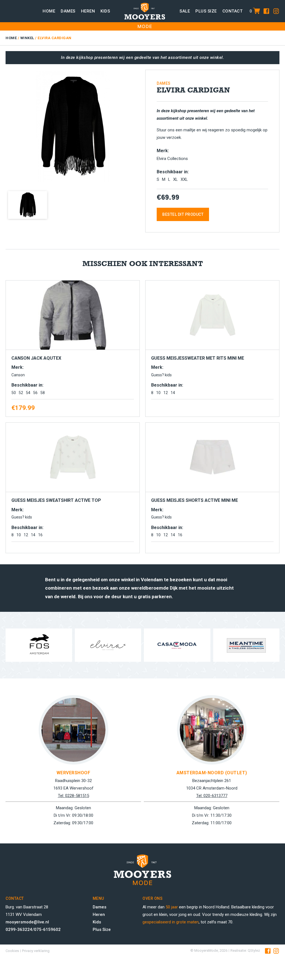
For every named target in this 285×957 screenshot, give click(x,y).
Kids (105, 11)
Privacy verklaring (36, 951)
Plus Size (102, 929)
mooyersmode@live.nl (27, 922)
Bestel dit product (182, 214)
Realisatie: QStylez (245, 950)
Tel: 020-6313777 (211, 795)
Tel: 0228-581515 (73, 795)
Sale (185, 11)
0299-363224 (19, 929)
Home (49, 11)
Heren (88, 11)
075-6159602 (47, 929)
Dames (68, 11)
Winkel (27, 38)
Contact (232, 11)
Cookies (12, 951)
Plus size (206, 11)
